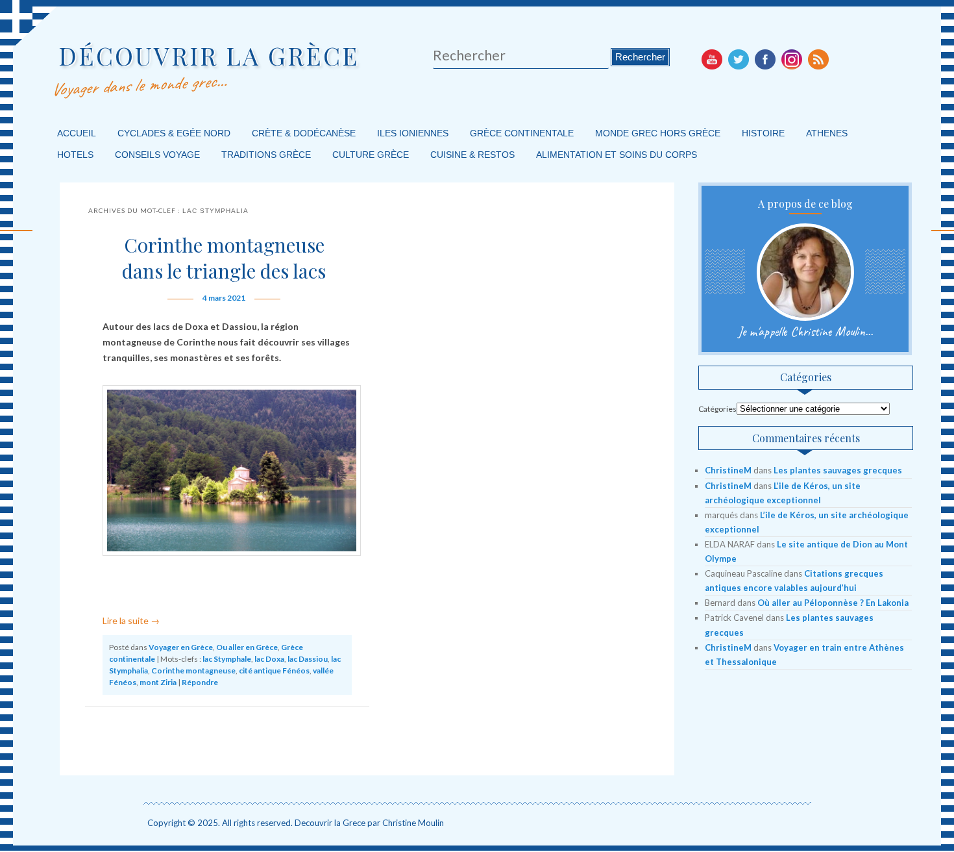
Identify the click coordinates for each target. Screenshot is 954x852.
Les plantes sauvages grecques (838, 470)
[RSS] (818, 59)
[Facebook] (765, 59)
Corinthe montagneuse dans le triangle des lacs (224, 258)
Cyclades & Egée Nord (173, 133)
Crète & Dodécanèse (304, 133)
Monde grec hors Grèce (657, 133)
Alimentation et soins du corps (616, 154)
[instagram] (791, 59)
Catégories (717, 409)
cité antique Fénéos (274, 670)
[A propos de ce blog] (805, 272)
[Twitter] (738, 59)
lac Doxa (269, 659)
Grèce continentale (522, 133)
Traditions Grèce (266, 154)
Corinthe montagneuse (193, 670)
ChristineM (728, 470)
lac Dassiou (307, 659)
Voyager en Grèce (181, 647)
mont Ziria (158, 682)
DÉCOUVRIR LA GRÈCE (209, 55)
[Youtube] (712, 59)
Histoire (763, 133)
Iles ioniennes (412, 133)
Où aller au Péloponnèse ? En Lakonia (833, 602)
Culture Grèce (370, 154)
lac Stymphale (226, 659)
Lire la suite (131, 620)
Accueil (76, 133)
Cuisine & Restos (472, 154)
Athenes (827, 133)
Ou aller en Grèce (247, 647)
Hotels (75, 154)
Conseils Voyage (157, 154)
